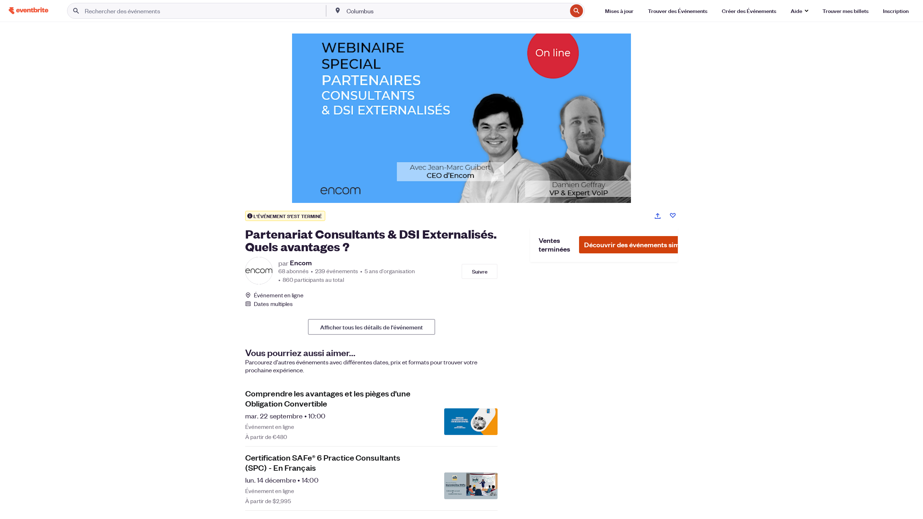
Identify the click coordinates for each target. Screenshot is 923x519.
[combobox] (456, 11)
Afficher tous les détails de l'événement (371, 327)
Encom (301, 263)
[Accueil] (28, 10)
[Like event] (673, 215)
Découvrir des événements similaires (641, 244)
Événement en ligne (279, 295)
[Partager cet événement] (657, 216)
